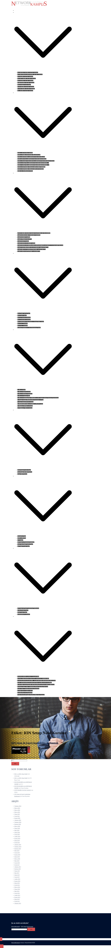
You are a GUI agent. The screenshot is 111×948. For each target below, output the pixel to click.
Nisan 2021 (17, 814)
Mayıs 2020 (17, 826)
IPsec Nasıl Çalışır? (22, 315)
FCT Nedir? (20, 540)
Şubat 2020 (17, 832)
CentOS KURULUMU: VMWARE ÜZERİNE (28, 235)
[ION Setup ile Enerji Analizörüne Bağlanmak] (20, 753)
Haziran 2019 (17, 848)
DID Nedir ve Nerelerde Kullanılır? (25, 542)
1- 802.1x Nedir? (21, 389)
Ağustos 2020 (17, 820)
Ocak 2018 (17, 862)
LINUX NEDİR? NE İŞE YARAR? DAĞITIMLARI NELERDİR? (33, 233)
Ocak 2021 (17, 816)
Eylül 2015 (17, 901)
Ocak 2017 (17, 877)
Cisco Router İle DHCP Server (24, 472)
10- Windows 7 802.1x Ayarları (24, 408)
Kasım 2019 (17, 838)
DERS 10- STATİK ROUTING (25, 171)
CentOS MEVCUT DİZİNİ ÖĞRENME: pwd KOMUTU (31, 249)
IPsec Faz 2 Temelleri (22, 323)
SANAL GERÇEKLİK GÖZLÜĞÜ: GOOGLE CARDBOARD (33, 678)
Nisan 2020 (17, 828)
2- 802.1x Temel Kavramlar (24, 391)
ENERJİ (16, 548)
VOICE (16, 476)
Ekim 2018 (17, 856)
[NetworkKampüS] (29, 7)
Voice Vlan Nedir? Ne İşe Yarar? (25, 544)
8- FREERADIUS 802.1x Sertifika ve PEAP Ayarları (30, 404)
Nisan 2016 (17, 889)
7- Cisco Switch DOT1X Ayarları (25, 401)
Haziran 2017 (17, 869)
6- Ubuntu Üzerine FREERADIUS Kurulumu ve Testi (30, 399)
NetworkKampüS (14, 727)
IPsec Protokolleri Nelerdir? (24, 319)
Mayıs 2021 (17, 812)
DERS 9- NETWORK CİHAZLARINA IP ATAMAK (30, 169)
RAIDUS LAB (18, 329)
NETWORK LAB (18, 92)
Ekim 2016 (17, 883)
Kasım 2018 (17, 854)
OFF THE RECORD (19, 616)
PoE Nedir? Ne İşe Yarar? (23, 546)
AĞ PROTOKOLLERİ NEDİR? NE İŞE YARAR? (30, 74)
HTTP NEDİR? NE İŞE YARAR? (25, 86)
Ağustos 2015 (17, 903)
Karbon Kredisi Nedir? (22, 610)
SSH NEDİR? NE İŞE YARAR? (25, 80)
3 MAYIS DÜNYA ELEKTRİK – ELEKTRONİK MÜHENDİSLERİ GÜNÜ (36, 680)
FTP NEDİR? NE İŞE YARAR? (25, 76)
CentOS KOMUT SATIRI (23, 237)
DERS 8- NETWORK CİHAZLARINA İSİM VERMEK (31, 167)
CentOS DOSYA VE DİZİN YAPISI (26, 243)
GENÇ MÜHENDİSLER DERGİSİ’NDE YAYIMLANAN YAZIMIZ (34, 682)
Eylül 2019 (17, 842)
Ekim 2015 (17, 899)
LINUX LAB (17, 173)
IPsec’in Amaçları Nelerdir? (24, 317)
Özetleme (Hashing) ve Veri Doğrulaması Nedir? (29, 327)
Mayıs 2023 (17, 808)
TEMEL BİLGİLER (19, 12)
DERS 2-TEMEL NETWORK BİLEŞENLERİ (28, 154)
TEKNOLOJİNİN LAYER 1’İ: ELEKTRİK (28, 676)
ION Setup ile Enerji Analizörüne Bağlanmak (28, 608)
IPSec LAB (17, 253)
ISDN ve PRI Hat (21, 538)
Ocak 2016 (17, 893)
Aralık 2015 (17, 895)
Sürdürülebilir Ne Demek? (23, 614)
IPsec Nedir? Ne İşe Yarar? (23, 313)
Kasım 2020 (17, 818)
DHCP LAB (17, 410)
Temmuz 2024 (17, 806)
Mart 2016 (16, 891)
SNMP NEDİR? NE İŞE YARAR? (25, 82)
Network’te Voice (21, 536)
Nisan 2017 (17, 871)
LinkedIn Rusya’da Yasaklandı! (24, 692)
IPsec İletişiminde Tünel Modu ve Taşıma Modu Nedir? (30, 321)
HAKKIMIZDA (18, 10)
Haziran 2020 (17, 824)
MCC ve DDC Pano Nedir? (21, 774)
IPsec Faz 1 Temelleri (22, 325)
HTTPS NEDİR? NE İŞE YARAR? (26, 88)
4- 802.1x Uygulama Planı (23, 395)
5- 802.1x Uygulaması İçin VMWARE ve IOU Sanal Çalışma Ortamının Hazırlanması (38, 397)
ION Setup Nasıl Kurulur (26, 727)
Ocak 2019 (17, 852)
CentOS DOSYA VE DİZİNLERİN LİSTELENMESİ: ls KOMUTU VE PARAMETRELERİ (40, 245)
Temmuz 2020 (17, 822)
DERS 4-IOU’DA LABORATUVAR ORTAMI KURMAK (31, 159)
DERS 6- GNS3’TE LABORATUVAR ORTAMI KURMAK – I (33, 163)
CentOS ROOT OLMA (23, 241)
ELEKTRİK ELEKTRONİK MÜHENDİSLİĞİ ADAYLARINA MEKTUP (36, 684)
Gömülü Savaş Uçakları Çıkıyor (25, 690)
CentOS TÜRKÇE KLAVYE (24, 239)
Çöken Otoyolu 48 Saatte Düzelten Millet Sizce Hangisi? (31, 694)
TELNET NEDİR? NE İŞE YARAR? (26, 78)
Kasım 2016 (17, 881)
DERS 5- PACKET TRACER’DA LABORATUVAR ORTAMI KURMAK (35, 161)
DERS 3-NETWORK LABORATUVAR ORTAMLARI (31, 156)
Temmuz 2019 (17, 846)
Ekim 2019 (17, 840)
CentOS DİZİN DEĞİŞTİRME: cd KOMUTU (28, 251)
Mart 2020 (16, 830)
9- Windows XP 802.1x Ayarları (25, 406)
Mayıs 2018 (17, 858)
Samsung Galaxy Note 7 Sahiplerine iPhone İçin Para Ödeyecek (32, 686)
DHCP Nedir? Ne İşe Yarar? (24, 84)
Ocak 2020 (17, 834)
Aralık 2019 (17, 836)
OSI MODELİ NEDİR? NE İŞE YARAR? (27, 72)
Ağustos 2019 (17, 844)
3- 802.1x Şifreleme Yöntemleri (24, 393)
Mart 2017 (16, 873)
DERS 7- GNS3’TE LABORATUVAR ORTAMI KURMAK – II (33, 165)
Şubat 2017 (17, 875)
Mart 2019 (16, 850)
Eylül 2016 (17, 885)
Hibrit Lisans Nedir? (22, 612)
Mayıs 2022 (17, 810)
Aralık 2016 (17, 879)
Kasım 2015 (17, 897)
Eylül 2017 (17, 865)
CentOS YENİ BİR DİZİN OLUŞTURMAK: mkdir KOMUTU (32, 247)
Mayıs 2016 (17, 887)
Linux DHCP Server (22, 474)
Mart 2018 (16, 860)
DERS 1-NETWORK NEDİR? (25, 152)
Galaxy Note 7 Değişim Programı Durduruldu (28, 688)
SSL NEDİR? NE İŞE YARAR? (25, 90)
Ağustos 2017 (17, 866)
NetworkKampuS (15, 942)
